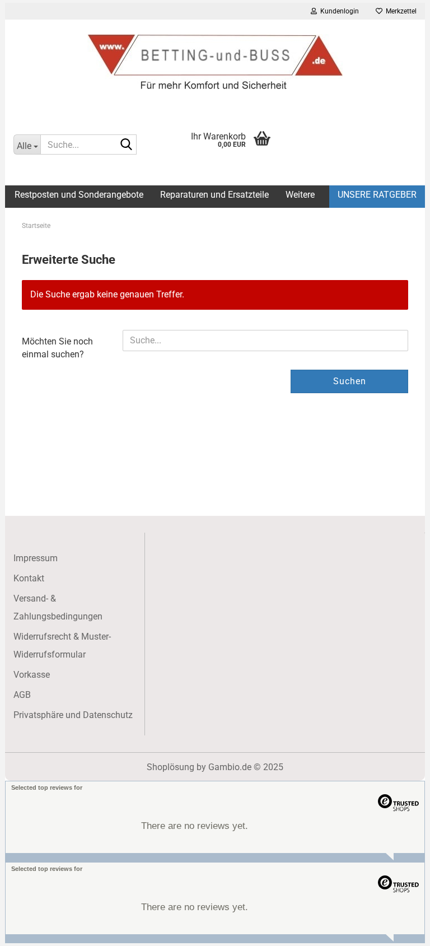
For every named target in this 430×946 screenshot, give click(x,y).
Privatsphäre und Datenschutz (73, 715)
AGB (22, 694)
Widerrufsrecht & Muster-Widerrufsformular (62, 645)
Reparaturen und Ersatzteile (214, 194)
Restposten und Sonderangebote (79, 194)
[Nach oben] (399, 929)
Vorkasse (31, 674)
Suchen (349, 381)
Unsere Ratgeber (377, 194)
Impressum (35, 558)
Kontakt (28, 578)
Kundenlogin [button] (338, 11)
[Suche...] (126, 145)
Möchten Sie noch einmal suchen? (57, 348)
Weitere (300, 194)
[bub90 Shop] (215, 62)
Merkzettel (399, 11)
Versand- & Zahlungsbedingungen (57, 607)
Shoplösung (170, 767)
